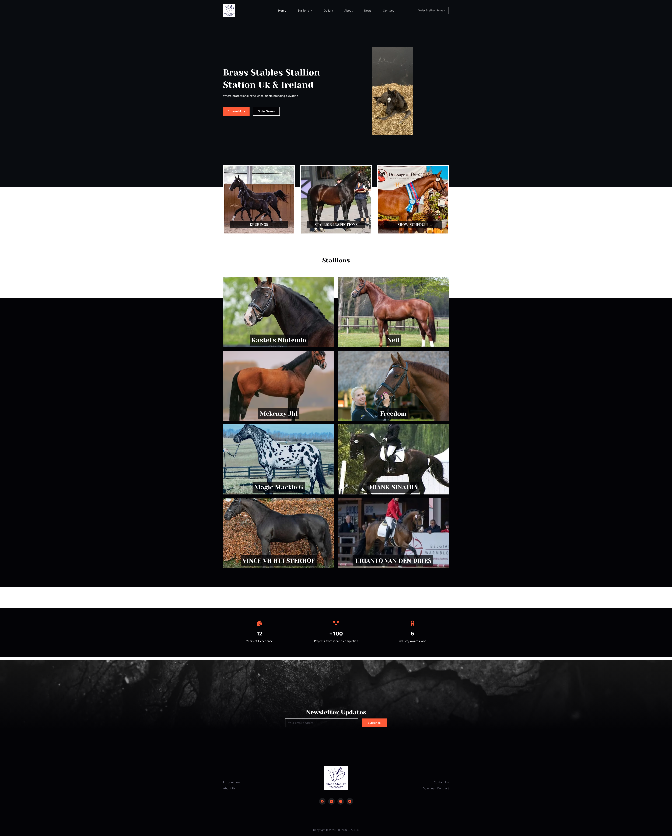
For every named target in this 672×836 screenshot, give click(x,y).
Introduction (231, 782)
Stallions (303, 10)
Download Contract (436, 788)
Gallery (328, 10)
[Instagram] (340, 801)
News (368, 10)
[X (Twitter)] (331, 801)
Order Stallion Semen (431, 10)
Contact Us (441, 782)
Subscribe (374, 722)
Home (282, 10)
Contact (388, 10)
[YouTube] (349, 801)
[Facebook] (322, 801)
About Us (229, 788)
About (348, 10)
